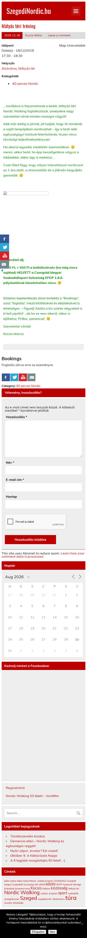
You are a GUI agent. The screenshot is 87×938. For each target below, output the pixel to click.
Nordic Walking (22, 892)
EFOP (59, 884)
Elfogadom (38, 931)
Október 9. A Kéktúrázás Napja (33, 855)
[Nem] (82, 924)
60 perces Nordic (25, 83)
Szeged (28, 898)
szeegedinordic (11, 899)
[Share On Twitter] (14, 377)
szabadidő (73, 893)
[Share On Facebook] (6, 377)
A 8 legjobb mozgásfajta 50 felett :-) (37, 860)
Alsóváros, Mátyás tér (18, 68)
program (53, 893)
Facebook (67, 884)
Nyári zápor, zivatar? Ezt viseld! (34, 851)
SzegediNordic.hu (28, 10)
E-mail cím (15, 479)
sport (62, 892)
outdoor (44, 893)
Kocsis (36, 888)
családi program (45, 881)
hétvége (77, 884)
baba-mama (10, 881)
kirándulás (9, 888)
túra (71, 897)
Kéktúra (46, 888)
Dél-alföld (40, 884)
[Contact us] (31, 377)
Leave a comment (59, 35)
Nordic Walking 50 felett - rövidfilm (32, 796)
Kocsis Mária (33, 35)
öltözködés (18, 902)
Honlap (11, 496)
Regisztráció (15, 788)
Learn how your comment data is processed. (43, 554)
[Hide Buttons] (2, 271)
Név (10, 462)
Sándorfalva (58, 899)
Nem (52, 931)
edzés (51, 884)
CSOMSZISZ (60, 881)
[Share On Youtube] (23, 377)
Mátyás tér (73, 888)
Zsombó (8, 902)
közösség (59, 888)
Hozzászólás (16, 416)
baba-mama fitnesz (26, 881)
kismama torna (22, 888)
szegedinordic (45, 899)
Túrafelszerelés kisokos (27, 836)
